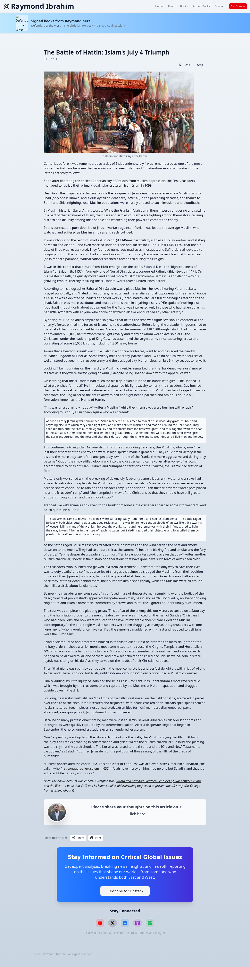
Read (187, 65)
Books (184, 6)
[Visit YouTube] (100, 923)
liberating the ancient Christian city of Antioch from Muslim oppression (112, 181)
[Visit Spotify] (150, 923)
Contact (220, 6)
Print (98, 838)
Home (159, 6)
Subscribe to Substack (125, 891)
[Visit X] (112, 923)
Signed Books (201, 6)
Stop (200, 65)
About (171, 6)
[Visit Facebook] (125, 923)
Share (80, 838)
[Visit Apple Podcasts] (137, 923)
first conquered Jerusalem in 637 (85, 768)
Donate (240, 6)
